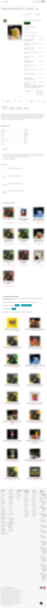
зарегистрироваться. (26, 305)
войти (17, 305)
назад (14, 308)
